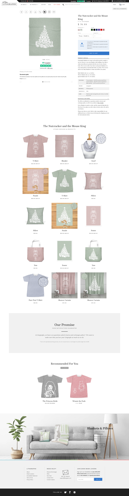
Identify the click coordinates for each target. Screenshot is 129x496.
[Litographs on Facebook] (69, 492)
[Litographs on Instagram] (74, 492)
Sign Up (98, 479)
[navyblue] (97, 30)
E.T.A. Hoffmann (83, 21)
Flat (44, 59)
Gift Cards (57, 4)
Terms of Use (30, 477)
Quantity (96, 33)
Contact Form (50, 477)
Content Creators (51, 479)
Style (79, 33)
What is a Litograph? (120, 8)
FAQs (48, 473)
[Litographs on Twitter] (65, 492)
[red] (101, 30)
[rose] (103, 30)
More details (100, 103)
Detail (48, 59)
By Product (33, 4)
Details (83, 58)
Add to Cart (94, 53)
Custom (43, 4)
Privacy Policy (30, 479)
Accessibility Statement (32, 475)
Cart (122, 4)
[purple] (99, 30)
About (28, 472)
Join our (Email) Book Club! (120, 1)
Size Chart (49, 475)
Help (114, 4)
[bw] (94, 30)
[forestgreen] (92, 30)
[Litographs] (9, 3)
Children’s (64, 367)
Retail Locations (30, 473)
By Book (23, 4)
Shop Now (100, 445)
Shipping (84, 98)
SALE (49, 4)
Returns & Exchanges (52, 472)
